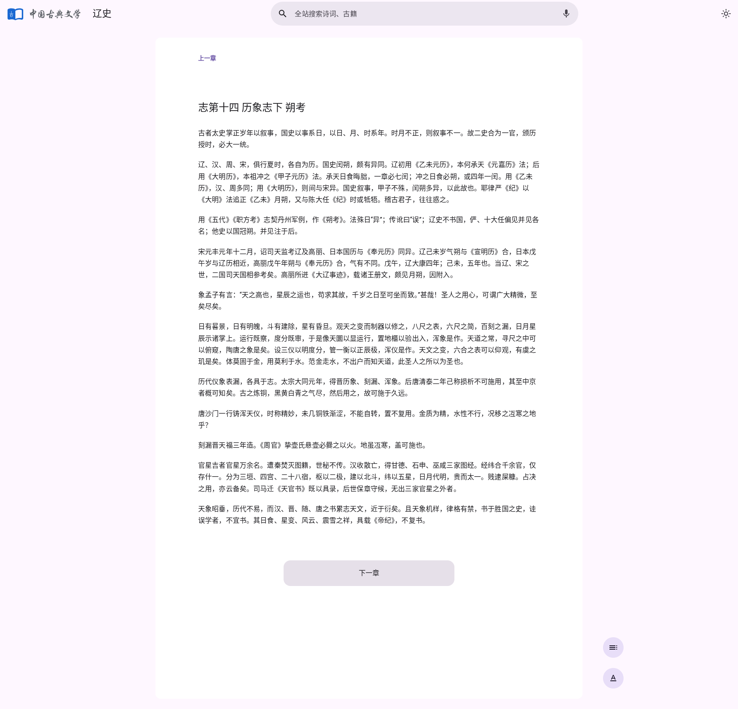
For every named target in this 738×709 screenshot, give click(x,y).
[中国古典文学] (44, 13)
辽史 (102, 13)
